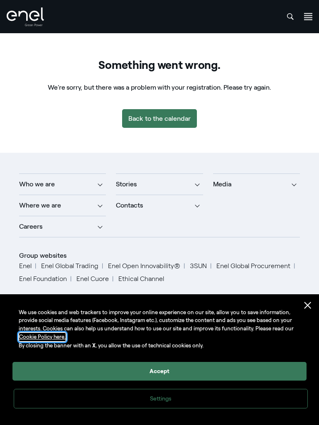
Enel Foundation (43, 279)
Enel (25, 266)
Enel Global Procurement (253, 266)
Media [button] (222, 184)
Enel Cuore (92, 279)
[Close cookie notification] (308, 305)
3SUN (198, 266)
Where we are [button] (40, 205)
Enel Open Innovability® (144, 266)
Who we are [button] (37, 184)
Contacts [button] (129, 205)
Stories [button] (126, 184)
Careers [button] (30, 226)
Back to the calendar (159, 118)
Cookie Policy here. (42, 337)
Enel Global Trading (69, 266)
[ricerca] (290, 16)
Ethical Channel (141, 279)
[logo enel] (25, 16)
